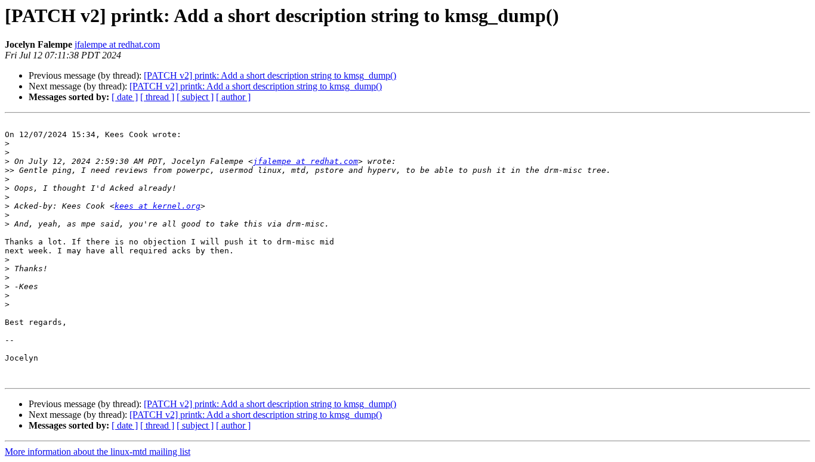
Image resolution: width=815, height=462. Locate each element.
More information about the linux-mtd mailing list (97, 452)
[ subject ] (195, 97)
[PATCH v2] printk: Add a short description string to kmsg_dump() (270, 75)
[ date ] (125, 97)
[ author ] (233, 97)
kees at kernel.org (157, 205)
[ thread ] (157, 97)
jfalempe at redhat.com (117, 44)
